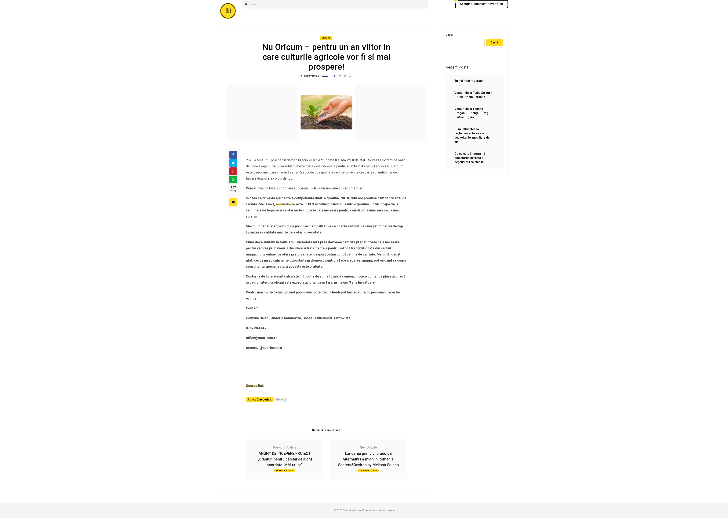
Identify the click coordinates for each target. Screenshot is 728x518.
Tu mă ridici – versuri (469, 81)
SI (228, 11)
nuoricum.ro (285, 204)
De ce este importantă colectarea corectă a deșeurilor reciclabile (469, 158)
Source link (255, 386)
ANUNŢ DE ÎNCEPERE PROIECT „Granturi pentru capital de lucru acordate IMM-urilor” (284, 459)
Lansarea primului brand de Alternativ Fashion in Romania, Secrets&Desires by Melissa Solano (368, 459)
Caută (449, 34)
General (326, 38)
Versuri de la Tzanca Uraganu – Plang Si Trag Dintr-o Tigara (471, 113)
